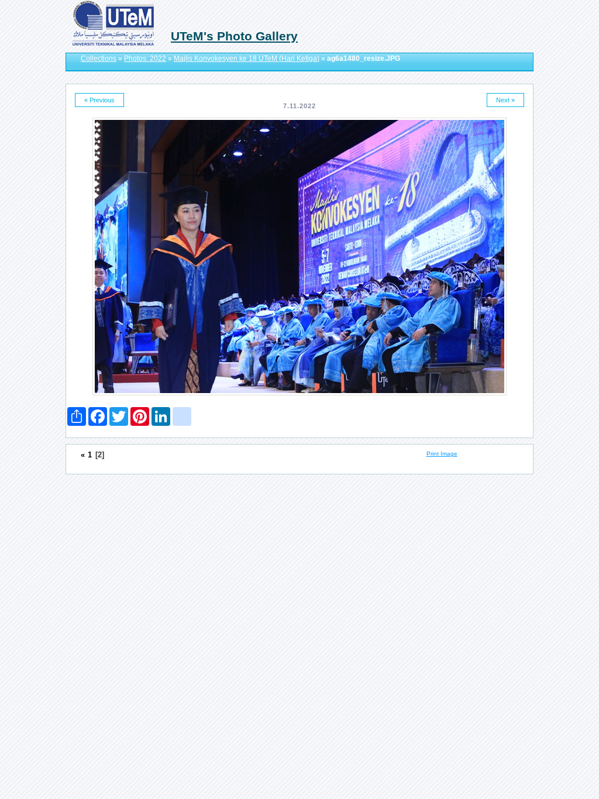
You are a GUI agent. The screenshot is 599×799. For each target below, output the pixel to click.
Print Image (441, 453)
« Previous (99, 100)
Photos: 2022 (145, 58)
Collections (98, 58)
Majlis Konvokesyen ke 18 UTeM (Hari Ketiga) (246, 58)
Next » (505, 100)
